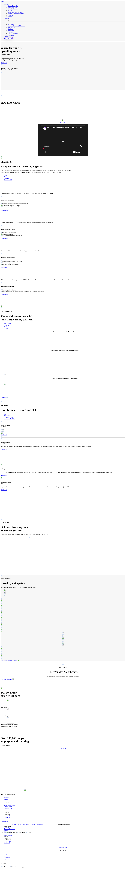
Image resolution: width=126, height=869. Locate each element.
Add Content (7, 323)
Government (11, 35)
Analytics (6, 327)
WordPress (40, 824)
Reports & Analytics (9, 419)
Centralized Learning (10, 417)
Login (5, 39)
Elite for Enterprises (13, 6)
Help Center (7, 815)
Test (5, 176)
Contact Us (7, 817)
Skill (5, 175)
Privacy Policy (8, 806)
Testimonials (11, 16)
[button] (63, 121)
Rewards (6, 328)
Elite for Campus (12, 7)
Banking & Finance (13, 33)
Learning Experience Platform (16, 13)
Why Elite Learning (13, 9)
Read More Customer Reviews (9, 660)
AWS (19, 824)
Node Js (33, 824)
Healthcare (10, 29)
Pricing (6, 36)
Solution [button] (6, 18)
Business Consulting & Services (16, 26)
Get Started (4, 63)
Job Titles (6, 414)
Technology (11, 24)
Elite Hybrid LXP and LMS (15, 12)
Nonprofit (10, 32)
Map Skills (7, 415)
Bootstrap (25, 824)
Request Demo (8, 38)
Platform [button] (6, 4)
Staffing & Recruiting (13, 27)
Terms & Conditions (9, 805)
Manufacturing (12, 30)
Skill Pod (6, 325)
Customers (10, 15)
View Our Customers (7, 679)
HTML (14, 824)
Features (10, 10)
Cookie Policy (8, 808)
